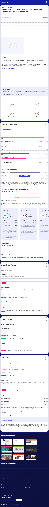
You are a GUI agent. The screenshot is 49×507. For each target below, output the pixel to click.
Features (7, 491)
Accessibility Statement (6, 493)
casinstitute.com (28, 478)
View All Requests (25, 175)
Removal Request (16, 493)
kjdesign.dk (27, 487)
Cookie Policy (11, 495)
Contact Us (12, 491)
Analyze (19, 500)
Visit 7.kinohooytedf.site (8, 68)
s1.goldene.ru (4, 475)
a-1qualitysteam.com (29, 481)
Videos (2, 491)
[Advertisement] (24, 33)
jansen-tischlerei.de (5, 481)
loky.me (2, 487)
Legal (17, 491)
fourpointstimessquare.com (7, 467)
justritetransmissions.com (30, 467)
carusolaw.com (28, 475)
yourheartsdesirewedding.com (31, 472)
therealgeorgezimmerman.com (7, 484)
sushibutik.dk (4, 472)
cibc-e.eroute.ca (28, 470)
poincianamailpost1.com (30, 484)
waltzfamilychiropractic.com (7, 470)
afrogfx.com (3, 478)
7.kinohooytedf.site (6, 7)
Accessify (5, 2)
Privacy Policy (4, 495)
